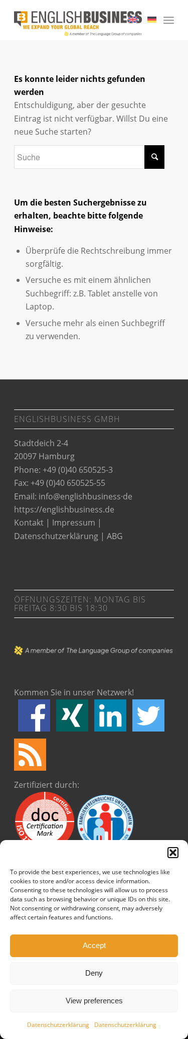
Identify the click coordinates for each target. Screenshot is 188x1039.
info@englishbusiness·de (85, 496)
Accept (94, 945)
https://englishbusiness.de (64, 509)
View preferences (94, 1000)
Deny (94, 973)
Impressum (73, 522)
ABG (115, 536)
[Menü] (168, 20)
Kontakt (29, 522)
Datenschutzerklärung (58, 1024)
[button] (173, 853)
